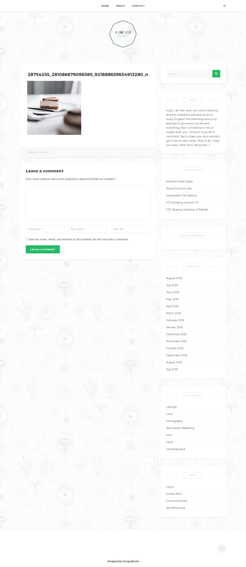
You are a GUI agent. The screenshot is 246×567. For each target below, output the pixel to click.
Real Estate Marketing (180, 428)
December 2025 (176, 334)
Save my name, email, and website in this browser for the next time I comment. (79, 239)
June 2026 (172, 292)
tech (169, 435)
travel (169, 442)
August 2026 (174, 278)
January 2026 (174, 327)
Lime (169, 414)
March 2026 (173, 313)
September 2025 (176, 355)
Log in (170, 486)
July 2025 (172, 369)
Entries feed (174, 493)
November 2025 (176, 341)
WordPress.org (175, 507)
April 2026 (172, 306)
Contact (138, 5)
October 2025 (174, 348)
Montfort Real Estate (179, 181)
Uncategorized (175, 449)
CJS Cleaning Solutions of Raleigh (187, 209)
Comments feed (176, 500)
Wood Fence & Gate (179, 188)
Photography (174, 421)
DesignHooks (131, 561)
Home (105, 5)
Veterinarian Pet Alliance (181, 195)
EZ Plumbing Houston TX (182, 202)
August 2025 (174, 362)
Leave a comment (42, 249)
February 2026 (175, 320)
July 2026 (172, 285)
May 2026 (172, 299)
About (120, 5)
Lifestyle (171, 407)
